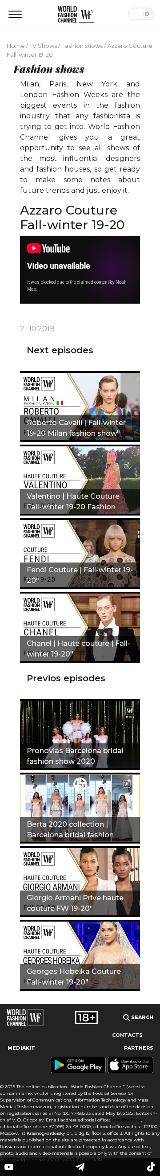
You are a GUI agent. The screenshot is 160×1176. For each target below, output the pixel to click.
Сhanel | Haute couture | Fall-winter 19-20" (78, 648)
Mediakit (21, 1048)
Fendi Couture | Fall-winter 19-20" (80, 575)
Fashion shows (82, 45)
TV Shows (43, 45)
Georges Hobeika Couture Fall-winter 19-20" (74, 976)
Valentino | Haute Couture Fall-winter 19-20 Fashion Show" (73, 502)
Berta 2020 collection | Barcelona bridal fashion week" (70, 830)
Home (16, 45)
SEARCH (141, 1017)
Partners (138, 1048)
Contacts (127, 1035)
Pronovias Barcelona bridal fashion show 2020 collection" (75, 757)
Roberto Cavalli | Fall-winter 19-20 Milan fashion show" (76, 428)
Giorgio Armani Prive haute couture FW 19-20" (75, 903)
